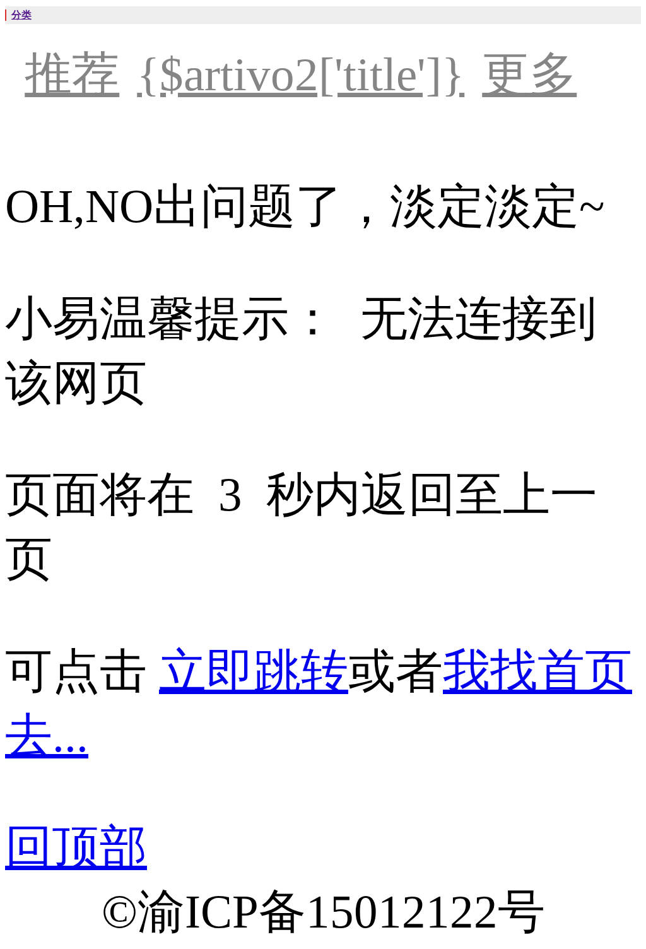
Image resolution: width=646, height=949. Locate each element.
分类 (21, 14)
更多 (529, 74)
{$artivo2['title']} (300, 74)
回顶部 (76, 847)
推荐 (72, 74)
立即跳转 (253, 671)
